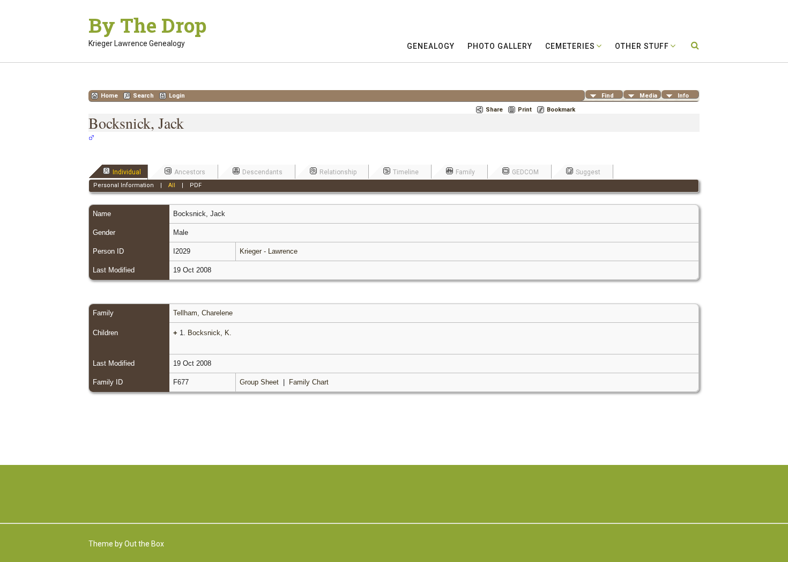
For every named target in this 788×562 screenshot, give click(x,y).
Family (465, 172)
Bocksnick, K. (210, 333)
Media (648, 95)
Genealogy (431, 46)
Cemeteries (570, 46)
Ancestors (189, 172)
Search (143, 95)
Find (607, 95)
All (171, 185)
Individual (127, 172)
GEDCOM (525, 172)
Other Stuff (642, 46)
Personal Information (123, 185)
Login (177, 95)
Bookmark (561, 109)
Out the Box (144, 543)
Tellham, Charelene (203, 313)
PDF (196, 185)
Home (109, 95)
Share (494, 109)
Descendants (262, 172)
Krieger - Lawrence (269, 251)
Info (683, 95)
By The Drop (147, 25)
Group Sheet (259, 382)
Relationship (337, 172)
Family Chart (309, 382)
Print (525, 109)
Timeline (406, 172)
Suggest (588, 172)
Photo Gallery (499, 46)
